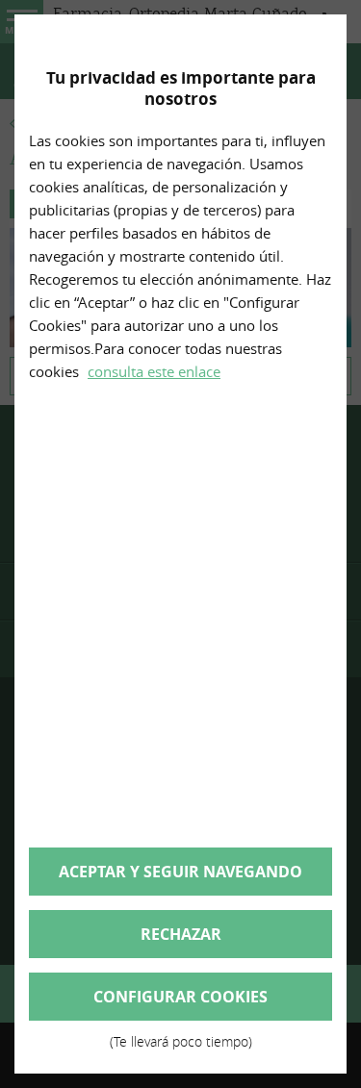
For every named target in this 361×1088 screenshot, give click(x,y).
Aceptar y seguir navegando (180, 871)
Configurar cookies (180, 1003)
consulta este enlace (154, 371)
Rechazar (181, 934)
